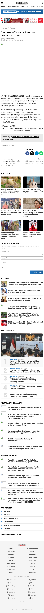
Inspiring (23, 393)
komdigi (7, 515)
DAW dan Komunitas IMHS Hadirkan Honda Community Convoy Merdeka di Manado (25, 283)
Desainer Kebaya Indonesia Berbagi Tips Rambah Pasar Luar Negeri (10, 235)
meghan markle (8, 145)
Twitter (33, 580)
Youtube (33, 595)
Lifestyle (32, 560)
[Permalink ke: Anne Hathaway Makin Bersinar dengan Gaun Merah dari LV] (33, 225)
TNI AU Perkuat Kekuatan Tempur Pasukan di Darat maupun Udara (25, 424)
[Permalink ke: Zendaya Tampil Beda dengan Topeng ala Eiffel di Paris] (33, 182)
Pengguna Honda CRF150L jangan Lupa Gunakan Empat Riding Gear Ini (10, 162)
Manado (11, 554)
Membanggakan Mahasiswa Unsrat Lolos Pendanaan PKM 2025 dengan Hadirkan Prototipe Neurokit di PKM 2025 (25, 500)
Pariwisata (32, 557)
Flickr (33, 598)
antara (7, 511)
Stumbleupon (12, 586)
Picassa (12, 598)
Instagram (12, 589)
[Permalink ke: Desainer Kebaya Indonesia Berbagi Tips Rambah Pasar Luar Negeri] (11, 225)
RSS (23, 601)
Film (32, 569)
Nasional (11, 551)
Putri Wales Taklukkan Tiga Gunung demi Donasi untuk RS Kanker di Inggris (33, 213)
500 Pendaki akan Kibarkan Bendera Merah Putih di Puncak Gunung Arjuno (25, 323)
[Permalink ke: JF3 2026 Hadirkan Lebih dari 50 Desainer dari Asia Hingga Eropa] (11, 203)
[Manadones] (22, 3)
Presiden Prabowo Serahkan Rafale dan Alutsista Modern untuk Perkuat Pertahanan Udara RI (24, 416)
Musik (11, 572)
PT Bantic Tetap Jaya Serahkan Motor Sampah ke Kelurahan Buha (23, 477)
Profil (32, 563)
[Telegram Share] (37, 153)
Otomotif (11, 566)
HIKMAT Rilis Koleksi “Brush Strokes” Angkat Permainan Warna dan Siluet (10, 192)
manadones (8, 522)
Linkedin (33, 589)
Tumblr (33, 583)
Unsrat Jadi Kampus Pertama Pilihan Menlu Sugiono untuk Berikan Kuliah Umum (25, 363)
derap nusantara (11, 518)
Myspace (33, 592)
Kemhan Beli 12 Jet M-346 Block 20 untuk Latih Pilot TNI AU (24, 408)
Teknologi (32, 572)
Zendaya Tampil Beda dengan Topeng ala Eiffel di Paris (33, 191)
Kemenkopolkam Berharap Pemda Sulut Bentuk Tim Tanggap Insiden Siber (24, 432)
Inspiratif (11, 563)
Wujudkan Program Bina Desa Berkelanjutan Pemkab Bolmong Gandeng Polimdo (23, 380)
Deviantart (12, 592)
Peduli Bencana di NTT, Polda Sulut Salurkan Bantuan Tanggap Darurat (23, 461)
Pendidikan (13, 359)
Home (11, 548)
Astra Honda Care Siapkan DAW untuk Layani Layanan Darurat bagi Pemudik (23, 484)
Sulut (32, 551)
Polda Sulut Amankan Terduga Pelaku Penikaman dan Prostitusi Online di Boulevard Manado (23, 469)
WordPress (33, 586)
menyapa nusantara (12, 525)
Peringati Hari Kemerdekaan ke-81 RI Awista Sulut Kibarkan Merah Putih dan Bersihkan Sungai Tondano (24, 315)
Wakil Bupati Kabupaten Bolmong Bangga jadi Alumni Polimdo (23, 395)
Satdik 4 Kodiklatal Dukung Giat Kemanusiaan (21, 440)
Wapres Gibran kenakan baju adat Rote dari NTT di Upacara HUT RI (24, 299)
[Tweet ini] (32, 153)
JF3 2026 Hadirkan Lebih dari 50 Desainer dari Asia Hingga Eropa (11, 213)
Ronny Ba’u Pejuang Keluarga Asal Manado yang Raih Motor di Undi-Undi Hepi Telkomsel (25, 492)
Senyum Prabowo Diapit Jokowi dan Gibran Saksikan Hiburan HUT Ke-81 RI (25, 371)
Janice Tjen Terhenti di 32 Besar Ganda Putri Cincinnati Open (24, 291)
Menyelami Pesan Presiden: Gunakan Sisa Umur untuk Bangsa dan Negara (25, 448)
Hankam (32, 554)
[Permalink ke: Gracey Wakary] (3, 40)
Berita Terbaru (15, 368)
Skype (13, 595)
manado (7, 529)
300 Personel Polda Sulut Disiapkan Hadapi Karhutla (33, 161)
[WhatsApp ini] (41, 153)
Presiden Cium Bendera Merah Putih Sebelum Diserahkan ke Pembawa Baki (24, 307)
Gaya (11, 560)
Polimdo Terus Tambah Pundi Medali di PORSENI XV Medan (26, 388)
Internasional (32, 548)
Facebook (12, 580)
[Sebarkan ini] (27, 153)
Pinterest (12, 583)
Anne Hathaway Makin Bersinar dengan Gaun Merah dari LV (32, 234)
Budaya (32, 566)
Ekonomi (11, 557)
